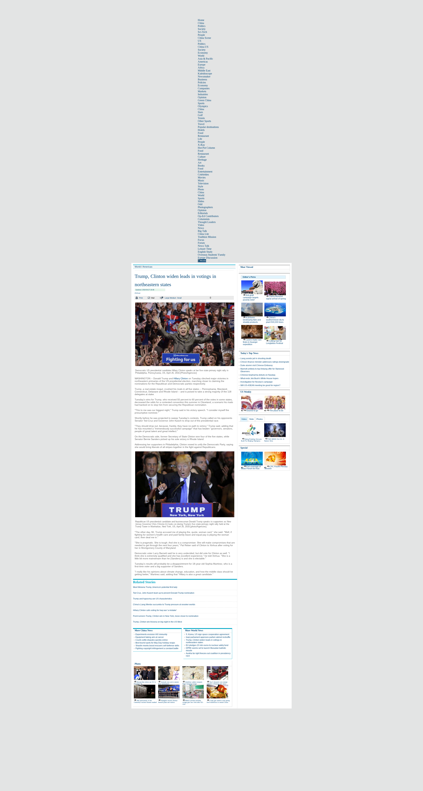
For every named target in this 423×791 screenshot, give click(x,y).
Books (201, 165)
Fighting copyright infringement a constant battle (156, 648)
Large (167, 298)
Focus (201, 239)
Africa (201, 67)
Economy (203, 52)
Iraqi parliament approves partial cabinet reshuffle (208, 637)
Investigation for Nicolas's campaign (256, 382)
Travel (201, 124)
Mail (152, 298)
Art (199, 162)
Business (202, 79)
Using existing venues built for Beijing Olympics (251, 440)
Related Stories (144, 582)
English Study (205, 251)
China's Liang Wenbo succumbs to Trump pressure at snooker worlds (164, 604)
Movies (202, 177)
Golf (200, 115)
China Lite (203, 234)
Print (141, 298)
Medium (173, 298)
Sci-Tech (202, 32)
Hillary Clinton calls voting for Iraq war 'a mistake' (155, 610)
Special (244, 448)
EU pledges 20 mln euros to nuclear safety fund (207, 645)
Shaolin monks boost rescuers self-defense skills (157, 645)
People (201, 35)
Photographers (205, 207)
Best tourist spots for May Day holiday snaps (155, 643)
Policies (202, 82)
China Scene (204, 37)
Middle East (204, 70)
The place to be (276, 410)
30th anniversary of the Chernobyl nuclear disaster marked (145, 701)
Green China (204, 100)
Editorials (203, 213)
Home (201, 20)
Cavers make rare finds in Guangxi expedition (252, 342)
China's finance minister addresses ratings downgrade (264, 362)
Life (200, 138)
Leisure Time (205, 248)
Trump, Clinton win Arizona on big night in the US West (157, 622)
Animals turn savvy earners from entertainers (168, 683)
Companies (204, 88)
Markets (202, 91)
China (201, 23)
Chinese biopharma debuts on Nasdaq (257, 375)
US (199, 40)
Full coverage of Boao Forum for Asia (251, 467)
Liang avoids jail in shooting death (255, 358)
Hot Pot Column (206, 147)
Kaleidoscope (205, 73)
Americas (203, 61)
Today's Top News (249, 353)
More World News (194, 630)
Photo (201, 189)
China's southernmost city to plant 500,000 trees (275, 319)
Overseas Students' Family (211, 254)
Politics (201, 26)
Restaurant (203, 136)
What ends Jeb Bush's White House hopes (259, 378)
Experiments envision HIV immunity (151, 634)
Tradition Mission (207, 237)
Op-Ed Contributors (208, 216)
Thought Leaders (207, 222)
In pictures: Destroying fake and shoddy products (252, 319)
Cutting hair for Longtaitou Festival (274, 342)
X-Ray (201, 144)
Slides (201, 201)
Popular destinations (208, 127)
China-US (203, 46)
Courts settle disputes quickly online (151, 640)
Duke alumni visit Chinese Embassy (256, 365)
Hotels (201, 130)
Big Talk (202, 231)
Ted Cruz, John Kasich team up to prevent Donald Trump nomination (163, 593)
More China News (144, 630)
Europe (201, 64)
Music (201, 180)
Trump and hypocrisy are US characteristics (152, 599)
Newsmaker (204, 76)
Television (203, 183)
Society (202, 29)
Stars (200, 112)
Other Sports (204, 121)
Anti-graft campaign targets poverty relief (250, 297)
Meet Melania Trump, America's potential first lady (155, 587)
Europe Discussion (207, 257)
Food (200, 133)
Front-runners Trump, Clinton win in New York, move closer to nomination (165, 616)
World (201, 55)
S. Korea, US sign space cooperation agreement (207, 634)
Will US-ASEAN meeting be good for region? (260, 385)
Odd (200, 204)
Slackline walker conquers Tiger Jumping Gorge (192, 683)
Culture (202, 156)
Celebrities (203, 174)
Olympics (203, 106)
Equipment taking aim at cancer (149, 637)
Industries (203, 94)
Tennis (201, 118)
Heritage (202, 159)
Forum (201, 242)
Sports (201, 103)
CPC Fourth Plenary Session (276, 467)
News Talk (203, 245)
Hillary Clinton (180, 378)
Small (179, 298)
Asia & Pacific (205, 58)
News (201, 228)
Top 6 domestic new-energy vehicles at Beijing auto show (217, 683)
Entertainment (205, 171)
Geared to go (252, 410)
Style (200, 186)
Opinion (202, 97)
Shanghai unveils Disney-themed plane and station (168, 701)
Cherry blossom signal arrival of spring (276, 297)
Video (201, 225)
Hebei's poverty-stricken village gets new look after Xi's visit (192, 702)
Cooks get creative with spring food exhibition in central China (218, 701)
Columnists (204, 219)
